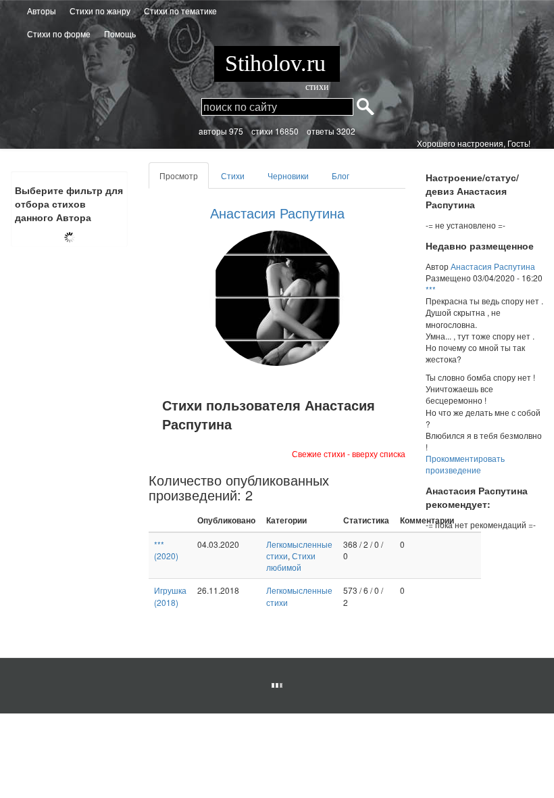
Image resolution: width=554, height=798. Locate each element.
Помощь (120, 33)
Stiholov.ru (277, 66)
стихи (317, 87)
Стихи (233, 175)
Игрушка (170, 595)
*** (166, 549)
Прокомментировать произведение (465, 463)
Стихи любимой (291, 561)
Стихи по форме (59, 33)
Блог (340, 175)
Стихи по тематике (180, 10)
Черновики (288, 175)
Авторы (41, 10)
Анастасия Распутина (277, 212)
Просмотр (184, 179)
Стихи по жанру (100, 10)
